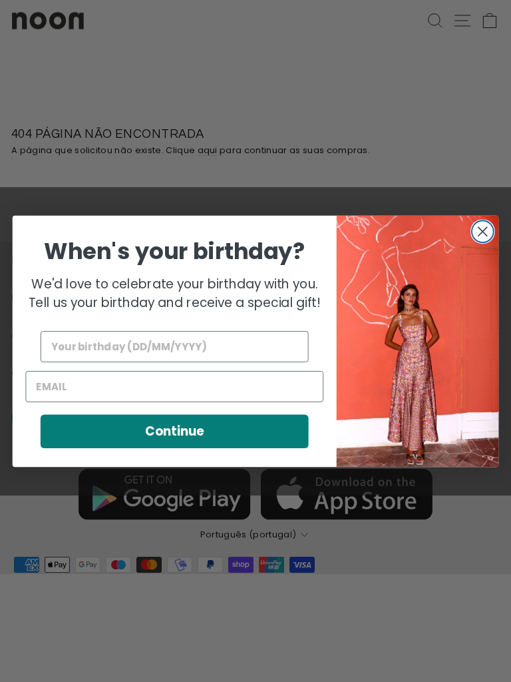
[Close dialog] (483, 231)
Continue (174, 431)
